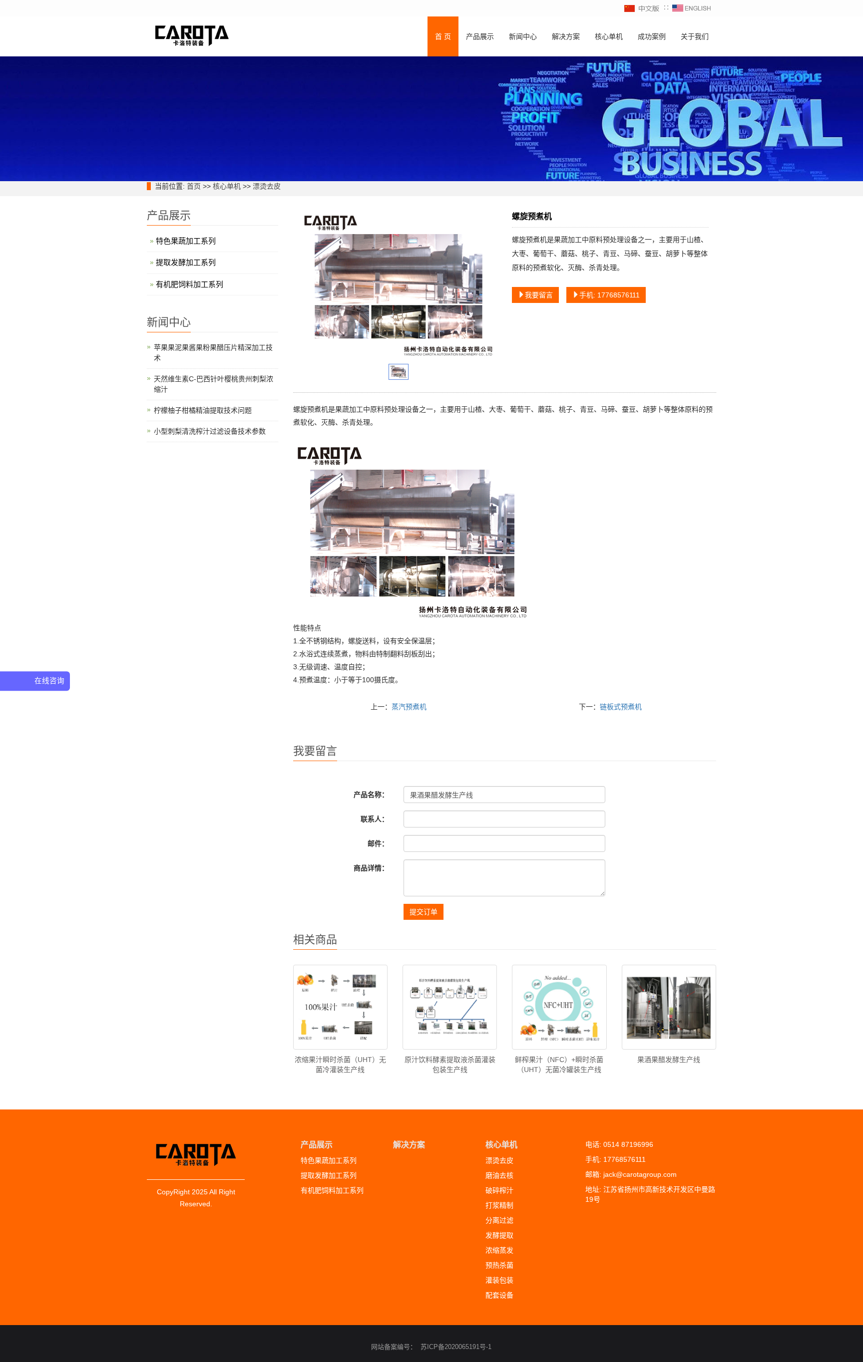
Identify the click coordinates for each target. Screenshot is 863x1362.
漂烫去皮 (267, 186)
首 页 (443, 36)
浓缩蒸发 (499, 1250)
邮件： (378, 843)
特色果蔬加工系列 (186, 241)
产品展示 (480, 36)
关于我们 (695, 36)
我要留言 (539, 295)
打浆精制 (499, 1205)
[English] (691, 7)
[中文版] (642, 7)
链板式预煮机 (621, 707)
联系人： (375, 819)
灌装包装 (499, 1280)
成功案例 (652, 36)
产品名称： (371, 795)
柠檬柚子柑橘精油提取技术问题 (203, 410)
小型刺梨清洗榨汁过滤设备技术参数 (210, 431)
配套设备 (499, 1295)
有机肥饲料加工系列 (189, 284)
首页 (194, 186)
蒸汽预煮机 (409, 707)
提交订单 (423, 912)
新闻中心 (523, 36)
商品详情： (371, 868)
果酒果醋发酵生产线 (668, 1060)
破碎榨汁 (499, 1190)
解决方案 (566, 36)
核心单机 (609, 36)
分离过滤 (499, 1220)
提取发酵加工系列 (186, 262)
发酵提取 (499, 1235)
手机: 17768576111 (609, 295)
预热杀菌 (499, 1265)
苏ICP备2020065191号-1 (456, 1347)
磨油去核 (499, 1175)
